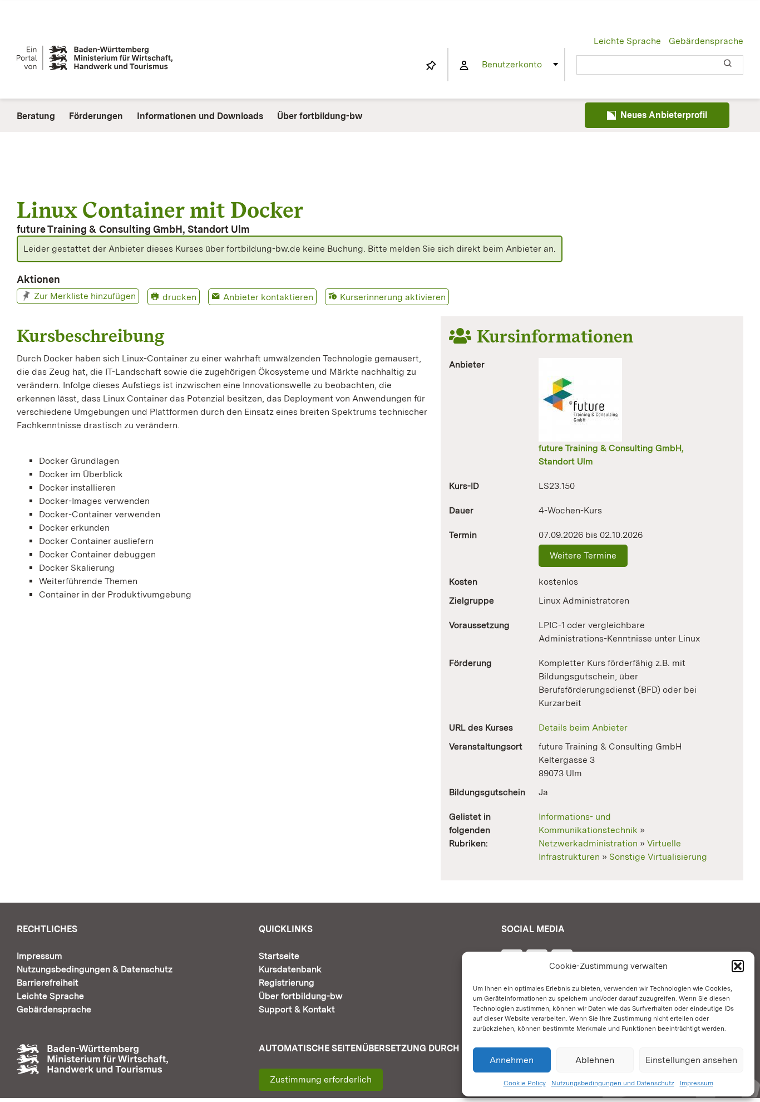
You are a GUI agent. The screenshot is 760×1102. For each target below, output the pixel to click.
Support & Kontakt (297, 1009)
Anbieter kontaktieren (268, 297)
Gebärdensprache (706, 41)
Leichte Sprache (627, 41)
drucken (179, 297)
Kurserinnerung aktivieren (393, 297)
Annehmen (512, 1060)
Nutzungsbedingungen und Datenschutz (612, 1083)
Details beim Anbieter (583, 727)
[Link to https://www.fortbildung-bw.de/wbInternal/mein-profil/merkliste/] (431, 65)
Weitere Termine (583, 555)
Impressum (696, 1083)
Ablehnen (594, 1060)
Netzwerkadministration (588, 843)
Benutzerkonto (512, 64)
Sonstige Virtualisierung (658, 856)
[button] (737, 966)
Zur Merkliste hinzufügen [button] (85, 296)
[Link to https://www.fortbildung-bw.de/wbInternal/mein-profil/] (464, 65)
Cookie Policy (525, 1083)
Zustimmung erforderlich (321, 1079)
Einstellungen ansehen (691, 1060)
